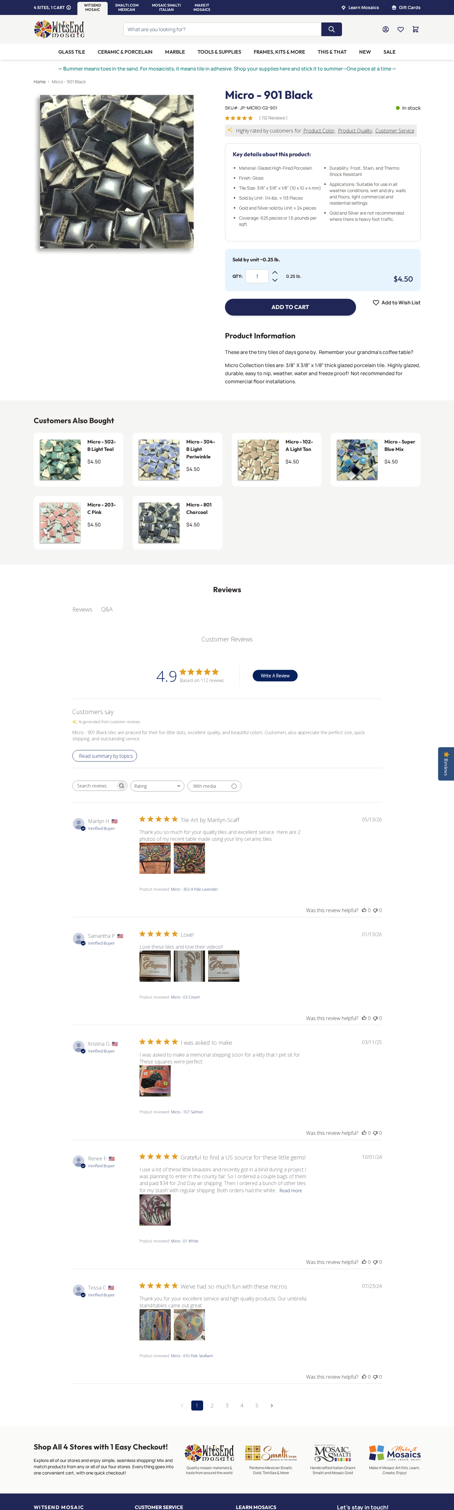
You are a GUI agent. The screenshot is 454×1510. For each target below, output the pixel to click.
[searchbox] (94, 786)
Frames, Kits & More (279, 52)
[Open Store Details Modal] (68, 7)
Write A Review (275, 676)
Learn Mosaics (364, 7)
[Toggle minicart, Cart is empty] (416, 29)
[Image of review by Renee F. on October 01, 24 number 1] (155, 1210)
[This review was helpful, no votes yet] (364, 910)
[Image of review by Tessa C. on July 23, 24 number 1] (155, 1324)
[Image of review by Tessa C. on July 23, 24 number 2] (189, 1324)
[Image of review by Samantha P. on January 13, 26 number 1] (155, 966)
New (365, 52)
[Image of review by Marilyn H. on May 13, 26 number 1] (155, 858)
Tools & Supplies (219, 52)
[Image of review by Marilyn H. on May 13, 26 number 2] (189, 858)
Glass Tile (71, 52)
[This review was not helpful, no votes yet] (375, 910)
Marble (175, 52)
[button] (92, 7)
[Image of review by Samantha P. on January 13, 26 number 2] (189, 966)
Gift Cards (410, 7)
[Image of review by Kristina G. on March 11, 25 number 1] (155, 1080)
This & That (332, 52)
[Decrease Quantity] (275, 280)
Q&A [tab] (107, 609)
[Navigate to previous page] (182, 1406)
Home (40, 82)
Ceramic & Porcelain (125, 52)
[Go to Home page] (59, 29)
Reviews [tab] (82, 609)
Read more (291, 1190)
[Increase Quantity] (275, 272)
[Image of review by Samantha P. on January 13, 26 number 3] (223, 966)
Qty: (237, 276)
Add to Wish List (401, 302)
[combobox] (157, 786)
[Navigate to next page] (272, 1406)
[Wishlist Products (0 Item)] (401, 29)
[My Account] (386, 29)
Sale (389, 52)
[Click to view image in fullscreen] (117, 172)
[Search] (331, 29)
